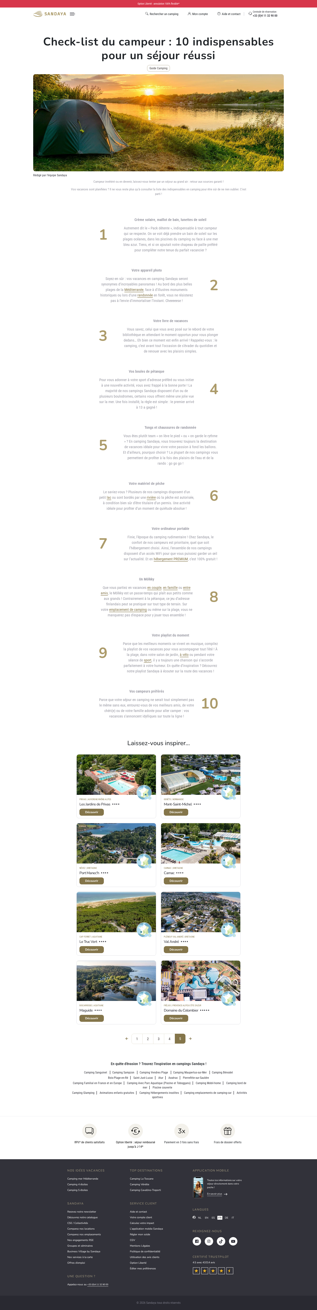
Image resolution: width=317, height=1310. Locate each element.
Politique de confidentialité (145, 1251)
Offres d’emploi (76, 1263)
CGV (132, 1240)
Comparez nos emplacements (84, 1234)
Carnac (169, 872)
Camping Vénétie (139, 1184)
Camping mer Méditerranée (82, 1178)
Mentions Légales (140, 1246)
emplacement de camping (128, 609)
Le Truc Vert (88, 941)
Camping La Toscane (141, 1178)
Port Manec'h (89, 872)
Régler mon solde (140, 1234)
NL (199, 1217)
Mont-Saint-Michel (178, 804)
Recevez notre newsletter (81, 1211)
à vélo (184, 654)
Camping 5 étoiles (77, 1190)
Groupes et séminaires (80, 1246)
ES (213, 1217)
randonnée (145, 295)
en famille (170, 587)
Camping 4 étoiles (77, 1184)
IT (233, 1217)
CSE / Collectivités (77, 1223)
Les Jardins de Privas (94, 804)
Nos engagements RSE (80, 1240)
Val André (171, 941)
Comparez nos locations (81, 1228)
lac (109, 497)
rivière (151, 497)
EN (206, 1217)
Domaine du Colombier (181, 1010)
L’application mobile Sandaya (146, 1228)
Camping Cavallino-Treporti (145, 1190)
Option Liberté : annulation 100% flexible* (158, 3)
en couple (154, 587)
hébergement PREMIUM (171, 559)
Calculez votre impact (142, 1223)
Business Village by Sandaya (83, 1251)
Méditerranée (133, 289)
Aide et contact (138, 1211)
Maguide (86, 1010)
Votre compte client (141, 1217)
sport (147, 660)
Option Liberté (138, 1263)
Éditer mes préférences (143, 1268)
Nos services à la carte (80, 1257)
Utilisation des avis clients (144, 1257)
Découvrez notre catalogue (82, 1217)
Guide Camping (158, 68)
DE (226, 1217)
